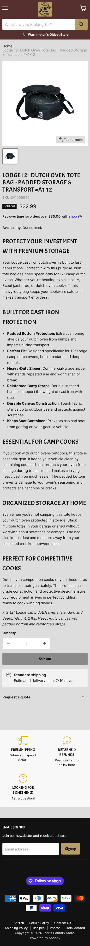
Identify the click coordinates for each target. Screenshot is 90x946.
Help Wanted (75, 928)
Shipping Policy (16, 928)
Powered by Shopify (45, 938)
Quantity (9, 633)
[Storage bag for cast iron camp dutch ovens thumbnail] (10, 156)
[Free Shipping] (23, 751)
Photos (55, 928)
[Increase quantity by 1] (45, 643)
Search (19, 923)
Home (7, 46)
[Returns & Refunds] (67, 751)
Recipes (39, 928)
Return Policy (39, 923)
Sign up (70, 848)
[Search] (81, 24)
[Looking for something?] (23, 787)
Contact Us (62, 923)
